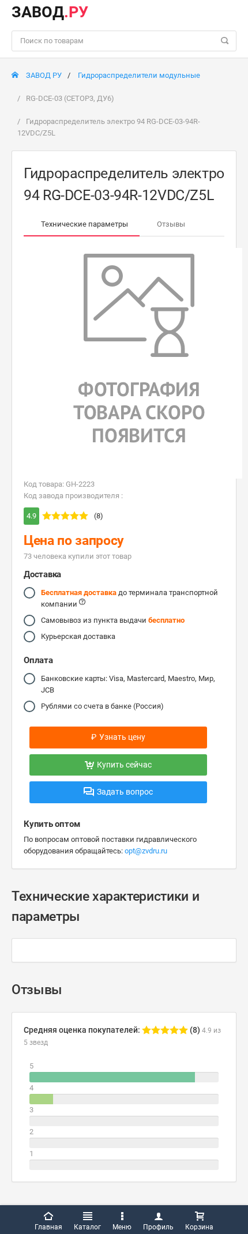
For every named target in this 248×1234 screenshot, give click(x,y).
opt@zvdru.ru (146, 851)
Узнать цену (118, 737)
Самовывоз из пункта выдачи (113, 620)
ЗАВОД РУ (43, 75)
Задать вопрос (125, 791)
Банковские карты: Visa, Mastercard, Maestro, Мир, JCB (128, 684)
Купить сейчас (124, 764)
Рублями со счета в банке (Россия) (102, 706)
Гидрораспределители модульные (139, 75)
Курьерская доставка (78, 636)
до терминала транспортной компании (129, 598)
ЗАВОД (50, 12)
